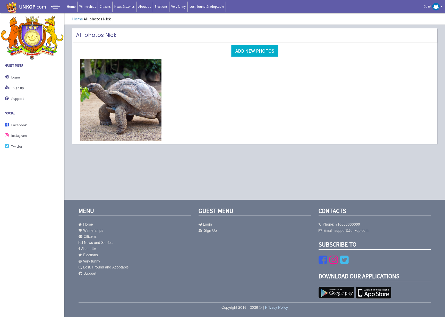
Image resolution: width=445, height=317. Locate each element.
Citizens (105, 6)
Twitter (16, 146)
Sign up (18, 87)
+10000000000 (347, 224)
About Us (144, 6)
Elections (161, 6)
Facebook (19, 125)
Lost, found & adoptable (207, 6)
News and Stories (98, 242)
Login (15, 77)
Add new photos (254, 51)
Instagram (19, 135)
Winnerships (87, 6)
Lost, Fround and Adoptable (106, 267)
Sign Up (210, 230)
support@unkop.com (352, 230)
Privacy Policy (276, 307)
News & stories (124, 6)
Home (71, 6)
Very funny (178, 6)
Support (17, 98)
